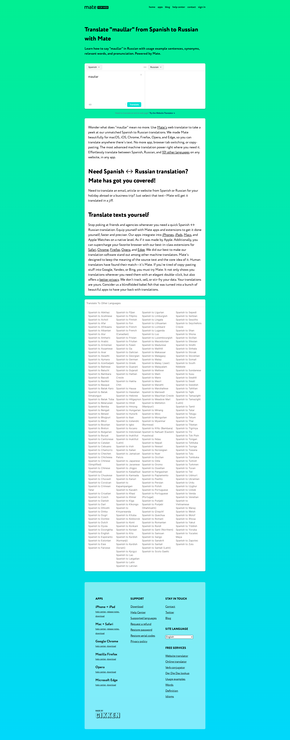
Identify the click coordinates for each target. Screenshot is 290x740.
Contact (191, 7)
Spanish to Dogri (97, 515)
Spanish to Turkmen (187, 464)
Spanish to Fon (124, 323)
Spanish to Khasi (125, 493)
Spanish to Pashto (152, 478)
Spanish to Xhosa (186, 518)
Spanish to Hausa (126, 388)
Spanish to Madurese (154, 344)
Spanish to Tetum (186, 417)
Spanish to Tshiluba (187, 442)
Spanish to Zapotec (187, 540)
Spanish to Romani (152, 518)
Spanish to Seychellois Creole (188, 325)
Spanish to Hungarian (128, 410)
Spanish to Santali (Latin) (156, 547)
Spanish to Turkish (186, 460)
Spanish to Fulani (125, 344)
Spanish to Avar (97, 352)
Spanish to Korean (126, 529)
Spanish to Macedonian (155, 341)
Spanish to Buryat (98, 435)
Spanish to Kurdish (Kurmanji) (126, 538)
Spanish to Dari (97, 504)
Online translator (176, 661)
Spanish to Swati (185, 381)
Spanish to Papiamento (155, 475)
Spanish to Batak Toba (101, 399)
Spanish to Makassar (154, 352)
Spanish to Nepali (152, 442)
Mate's (162, 127)
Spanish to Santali (152, 544)
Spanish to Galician (127, 352)
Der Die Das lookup (177, 673)
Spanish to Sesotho (187, 319)
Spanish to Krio (125, 533)
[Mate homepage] (96, 7)
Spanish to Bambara (99, 373)
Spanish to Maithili (152, 348)
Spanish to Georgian (127, 355)
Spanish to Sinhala (186, 348)
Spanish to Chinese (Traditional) (99, 470)
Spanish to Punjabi (152, 500)
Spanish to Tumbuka (187, 457)
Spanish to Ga (124, 348)
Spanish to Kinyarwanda (123, 509)
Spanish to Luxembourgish (157, 337)
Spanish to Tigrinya (187, 428)
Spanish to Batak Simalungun (98, 394)
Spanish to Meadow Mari (156, 399)
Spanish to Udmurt (186, 475)
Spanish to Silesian (186, 341)
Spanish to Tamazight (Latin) (188, 401)
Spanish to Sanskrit (153, 540)
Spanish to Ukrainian (187, 478)
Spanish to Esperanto (100, 536)
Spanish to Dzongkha (100, 529)
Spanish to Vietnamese (182, 502)
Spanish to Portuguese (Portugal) (155, 495)
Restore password (141, 630)
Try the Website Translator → (162, 113)
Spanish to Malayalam (154, 366)
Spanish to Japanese (128, 460)
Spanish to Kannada (127, 475)
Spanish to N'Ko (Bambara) (157, 428)
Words (169, 685)
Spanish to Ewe (97, 544)
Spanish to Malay (152, 359)
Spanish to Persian (152, 482)
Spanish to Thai (184, 421)
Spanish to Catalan (99, 442)
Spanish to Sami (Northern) (157, 529)
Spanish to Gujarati (127, 370)
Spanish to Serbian (186, 315)
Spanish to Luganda (153, 330)
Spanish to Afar (97, 323)
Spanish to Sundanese (188, 370)
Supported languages (143, 618)
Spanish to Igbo (125, 424)
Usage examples (175, 679)
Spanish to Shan (185, 330)
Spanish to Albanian (99, 330)
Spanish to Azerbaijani (101, 363)
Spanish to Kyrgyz (126, 551)
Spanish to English (98, 533)
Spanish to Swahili (186, 377)
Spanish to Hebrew (127, 395)
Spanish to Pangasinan (155, 471)
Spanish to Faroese (99, 547)
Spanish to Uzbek (186, 489)
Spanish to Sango (152, 536)
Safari (92, 250)
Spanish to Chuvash (99, 478)
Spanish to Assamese (100, 348)
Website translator (176, 656)
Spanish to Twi (184, 471)
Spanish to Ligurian (153, 312)
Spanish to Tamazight (188, 395)
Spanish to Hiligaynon (128, 399)
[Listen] (90, 105)
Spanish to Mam (151, 373)
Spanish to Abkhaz (99, 312)
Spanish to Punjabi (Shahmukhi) (152, 506)
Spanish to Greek (126, 363)
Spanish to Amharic (99, 337)
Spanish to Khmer (126, 497)
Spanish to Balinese (99, 366)
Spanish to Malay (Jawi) (156, 363)
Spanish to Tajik (185, 392)
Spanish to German (127, 359)
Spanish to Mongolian (154, 417)
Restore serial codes (142, 636)
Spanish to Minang (152, 410)
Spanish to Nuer (151, 453)
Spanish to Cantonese (100, 439)
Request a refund (140, 624)
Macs (187, 235)
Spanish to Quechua (153, 515)
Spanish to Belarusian (100, 402)
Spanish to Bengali (98, 410)
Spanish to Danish (98, 500)
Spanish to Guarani (127, 366)
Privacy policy (138, 641)
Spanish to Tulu (184, 453)
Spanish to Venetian (187, 497)
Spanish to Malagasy (154, 355)
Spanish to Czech (98, 497)
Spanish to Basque (98, 384)
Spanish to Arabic (98, 341)
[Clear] (141, 75)
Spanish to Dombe (98, 518)
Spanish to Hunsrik (127, 413)
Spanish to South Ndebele (185, 365)
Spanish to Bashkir (98, 381)
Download (100, 616)
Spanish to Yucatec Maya (187, 535)
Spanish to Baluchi (98, 370)
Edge (141, 250)
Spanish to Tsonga (186, 446)
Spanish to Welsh (185, 511)
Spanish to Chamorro (100, 449)
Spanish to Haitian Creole (126, 375)
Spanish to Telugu (186, 413)
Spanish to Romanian (154, 522)
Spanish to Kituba (126, 515)
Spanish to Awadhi (98, 355)
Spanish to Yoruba (186, 529)
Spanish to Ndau (151, 439)
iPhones (168, 235)
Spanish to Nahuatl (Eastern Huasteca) (158, 433)
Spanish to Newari (152, 446)
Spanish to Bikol (97, 421)
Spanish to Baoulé (98, 377)
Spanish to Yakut (185, 522)
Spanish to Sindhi (186, 344)
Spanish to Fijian (125, 312)
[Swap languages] (145, 67)
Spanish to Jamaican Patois (128, 455)
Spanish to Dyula (98, 526)
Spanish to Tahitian (187, 388)
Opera (125, 250)
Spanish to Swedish (187, 384)
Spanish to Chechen (99, 453)
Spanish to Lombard (153, 326)
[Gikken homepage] (107, 714)
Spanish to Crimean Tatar (99, 488)
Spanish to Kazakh (126, 489)
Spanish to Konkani (127, 526)
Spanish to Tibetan (186, 424)
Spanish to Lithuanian (154, 323)
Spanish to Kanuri (126, 478)
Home (152, 7)
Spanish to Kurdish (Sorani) (126, 546)
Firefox (115, 250)
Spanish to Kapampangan (124, 484)
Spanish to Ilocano (126, 428)
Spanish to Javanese (128, 464)
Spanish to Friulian (126, 341)
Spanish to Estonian (99, 540)
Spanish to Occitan (153, 457)
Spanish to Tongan (186, 439)
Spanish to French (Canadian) (126, 332)
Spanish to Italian (126, 449)
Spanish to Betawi (98, 413)
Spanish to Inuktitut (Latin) (127, 441)
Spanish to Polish (152, 486)
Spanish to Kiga (125, 500)
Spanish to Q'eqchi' (153, 511)
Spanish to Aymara (99, 359)
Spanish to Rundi (151, 526)
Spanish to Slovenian (188, 355)
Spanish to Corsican (99, 482)
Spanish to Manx (151, 377)
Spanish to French (126, 326)
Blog (167, 7)
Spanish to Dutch (98, 522)
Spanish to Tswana (186, 449)
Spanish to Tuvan (185, 468)
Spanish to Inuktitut (127, 435)
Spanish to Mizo (151, 413)
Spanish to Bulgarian (100, 431)
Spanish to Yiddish (186, 526)
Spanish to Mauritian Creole (158, 395)
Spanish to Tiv (184, 431)
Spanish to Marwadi (153, 392)
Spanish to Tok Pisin (187, 435)
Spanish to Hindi (125, 402)
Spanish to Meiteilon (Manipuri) (153, 404)
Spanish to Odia (151, 460)
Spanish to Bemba (98, 406)
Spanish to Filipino (126, 315)
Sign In (201, 7)
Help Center (178, 7)
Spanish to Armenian (100, 344)
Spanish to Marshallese (155, 388)
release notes (113, 612)
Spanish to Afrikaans (100, 326)
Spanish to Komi (125, 522)
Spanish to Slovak (186, 352)
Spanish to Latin (125, 562)
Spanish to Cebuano (99, 446)
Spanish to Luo (150, 334)
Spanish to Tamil (185, 406)
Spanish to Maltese (153, 370)
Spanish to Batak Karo (101, 388)
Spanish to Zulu (184, 544)
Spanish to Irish (125, 446)
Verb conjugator (175, 667)
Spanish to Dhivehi (99, 507)
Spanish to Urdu (185, 482)
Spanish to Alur (97, 334)
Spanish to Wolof (185, 515)
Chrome (103, 250)
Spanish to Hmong (126, 406)
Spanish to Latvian (126, 565)
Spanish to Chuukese (100, 475)
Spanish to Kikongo (127, 504)
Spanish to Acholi (98, 319)
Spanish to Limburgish (154, 315)
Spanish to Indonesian (128, 431)
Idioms (169, 696)
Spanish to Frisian (126, 337)
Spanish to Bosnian (99, 424)
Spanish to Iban (125, 417)
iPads (178, 235)
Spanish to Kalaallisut (128, 471)
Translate (134, 104)
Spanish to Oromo (152, 464)
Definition (171, 691)
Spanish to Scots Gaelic (155, 551)
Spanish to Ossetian (153, 468)
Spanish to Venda (186, 493)
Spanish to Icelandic (127, 421)
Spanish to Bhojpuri (99, 417)
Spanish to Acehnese (100, 315)
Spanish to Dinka (98, 511)
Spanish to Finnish (126, 319)
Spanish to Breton (98, 428)
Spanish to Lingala (152, 319)
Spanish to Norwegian (154, 449)
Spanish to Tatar (185, 410)
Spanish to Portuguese (155, 489)
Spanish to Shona (186, 334)
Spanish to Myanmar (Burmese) (153, 422)
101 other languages (176, 152)
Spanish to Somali (186, 359)
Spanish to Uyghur (186, 486)
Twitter (169, 612)
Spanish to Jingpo (126, 468)
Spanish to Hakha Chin (126, 383)
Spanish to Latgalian (127, 558)
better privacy (109, 280)
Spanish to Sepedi (186, 312)
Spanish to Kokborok (128, 518)
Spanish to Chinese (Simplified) (99, 462)
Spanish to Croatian (99, 493)
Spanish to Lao (124, 555)
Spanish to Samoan (153, 533)
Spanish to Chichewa (100, 457)
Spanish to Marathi (152, 384)
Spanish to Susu (185, 373)
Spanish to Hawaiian (127, 392)
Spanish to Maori (151, 381)
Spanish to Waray (186, 507)
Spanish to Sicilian (186, 337)
